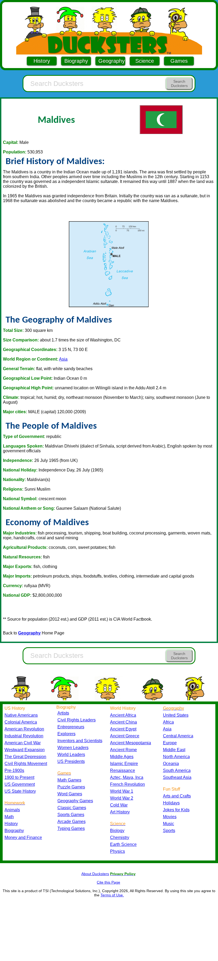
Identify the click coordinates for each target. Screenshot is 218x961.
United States (175, 715)
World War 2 (121, 798)
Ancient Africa (123, 715)
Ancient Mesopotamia (130, 743)
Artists (63, 713)
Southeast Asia (177, 777)
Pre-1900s (14, 770)
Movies (170, 816)
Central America (178, 736)
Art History (120, 812)
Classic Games (71, 807)
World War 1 (121, 791)
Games (179, 61)
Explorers (66, 734)
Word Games (69, 794)
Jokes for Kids (176, 810)
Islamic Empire (124, 763)
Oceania (171, 763)
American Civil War (23, 743)
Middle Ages (121, 756)
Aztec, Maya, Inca (126, 777)
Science (144, 61)
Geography (111, 61)
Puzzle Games (71, 787)
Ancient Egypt (123, 729)
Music (168, 823)
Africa (168, 722)
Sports (169, 830)
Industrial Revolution (24, 736)
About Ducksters (95, 874)
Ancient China (123, 722)
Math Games (69, 780)
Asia (63, 359)
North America (176, 756)
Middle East (174, 749)
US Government (20, 784)
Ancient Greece (124, 736)
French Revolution (127, 784)
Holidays (171, 803)
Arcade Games (71, 821)
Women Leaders (73, 747)
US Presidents (71, 761)
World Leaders (71, 754)
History (41, 61)
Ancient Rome (123, 749)
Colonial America (21, 722)
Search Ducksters (179, 83)
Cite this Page (108, 882)
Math (9, 816)
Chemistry (119, 837)
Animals (12, 810)
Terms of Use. (112, 895)
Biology (117, 830)
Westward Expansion (25, 749)
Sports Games (70, 814)
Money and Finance (23, 837)
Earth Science (123, 844)
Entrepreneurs (70, 727)
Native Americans (21, 715)
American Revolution (24, 729)
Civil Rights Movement (26, 763)
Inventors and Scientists (79, 740)
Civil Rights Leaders (76, 720)
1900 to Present (19, 777)
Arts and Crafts (177, 796)
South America (177, 770)
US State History (20, 791)
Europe (170, 743)
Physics (117, 851)
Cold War (119, 805)
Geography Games (75, 801)
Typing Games (71, 828)
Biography (76, 61)
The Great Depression (25, 756)
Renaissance (122, 770)
